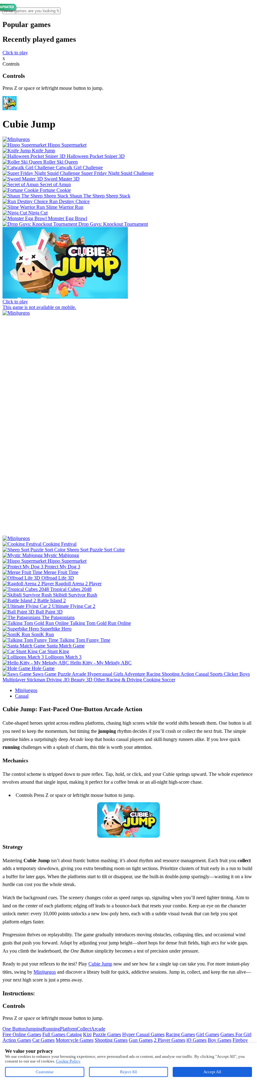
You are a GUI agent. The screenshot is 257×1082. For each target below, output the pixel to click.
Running (51, 1028)
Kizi (87, 1034)
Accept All (212, 1071)
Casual (22, 696)
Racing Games (180, 1034)
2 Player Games (169, 1040)
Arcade (98, 1028)
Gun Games (141, 1040)
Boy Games (219, 1040)
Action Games (17, 1040)
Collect (84, 1028)
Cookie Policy (68, 1061)
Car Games (43, 1040)
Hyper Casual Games (143, 1034)
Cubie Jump (100, 963)
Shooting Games (111, 1040)
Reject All (128, 1071)
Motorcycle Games (74, 1040)
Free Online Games (22, 1034)
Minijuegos (26, 690)
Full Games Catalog (62, 1034)
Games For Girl (235, 1034)
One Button (14, 1028)
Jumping (34, 1028)
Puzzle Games (107, 1034)
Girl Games (207, 1034)
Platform (68, 1028)
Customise (45, 1071)
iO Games (196, 1040)
